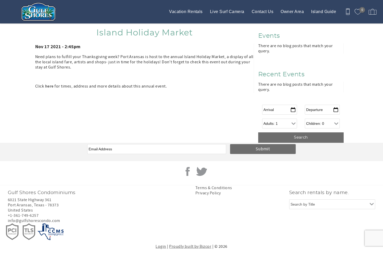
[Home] (39, 11)
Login (161, 246)
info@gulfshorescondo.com (34, 220)
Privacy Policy (208, 193)
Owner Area (292, 11)
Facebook (187, 171)
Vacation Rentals (186, 11)
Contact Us (263, 11)
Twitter (201, 171)
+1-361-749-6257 (23, 215)
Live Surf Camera (227, 11)
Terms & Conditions (213, 187)
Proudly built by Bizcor (190, 246)
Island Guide (323, 11)
